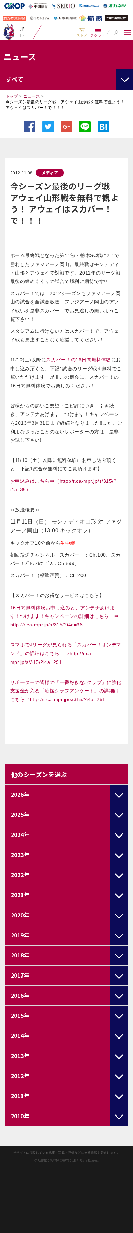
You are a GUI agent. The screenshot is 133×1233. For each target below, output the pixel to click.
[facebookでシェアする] (29, 126)
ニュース (31, 96)
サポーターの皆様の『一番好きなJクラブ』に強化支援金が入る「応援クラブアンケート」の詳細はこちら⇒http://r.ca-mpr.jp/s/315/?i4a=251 (65, 691)
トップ (11, 96)
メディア (50, 172)
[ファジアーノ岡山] (9, 31)
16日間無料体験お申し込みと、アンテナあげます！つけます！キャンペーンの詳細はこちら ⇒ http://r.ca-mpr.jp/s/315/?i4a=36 (67, 616)
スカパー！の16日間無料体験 (78, 359)
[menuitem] (82, 32)
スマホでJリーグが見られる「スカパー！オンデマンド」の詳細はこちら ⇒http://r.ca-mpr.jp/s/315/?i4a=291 (65, 653)
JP (22, 29)
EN (22, 35)
